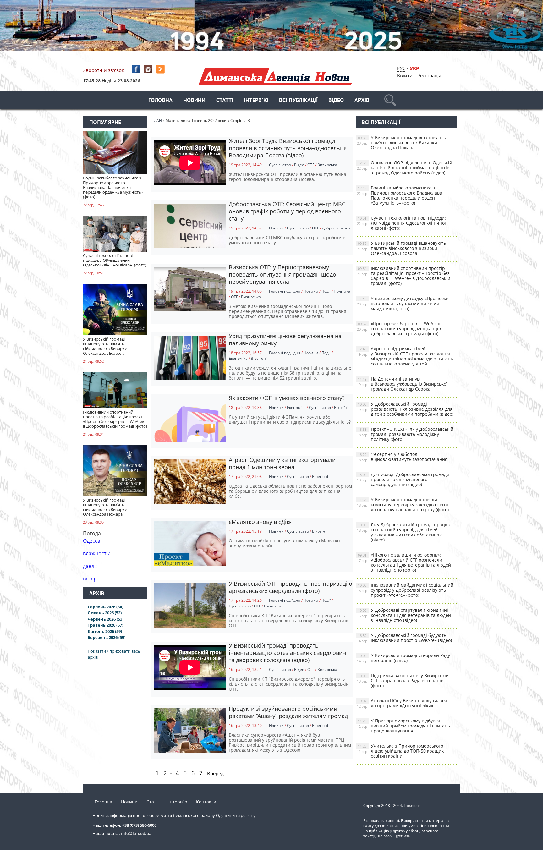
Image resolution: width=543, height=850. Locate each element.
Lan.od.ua (412, 805)
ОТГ (310, 164)
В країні (341, 407)
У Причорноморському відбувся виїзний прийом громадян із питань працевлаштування (403, 726)
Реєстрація (429, 75)
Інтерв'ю (256, 100)
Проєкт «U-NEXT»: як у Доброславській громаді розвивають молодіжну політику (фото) (405, 434)
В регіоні (259, 358)
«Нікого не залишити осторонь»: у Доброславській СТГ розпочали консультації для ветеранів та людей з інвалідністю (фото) (404, 562)
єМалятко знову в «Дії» (260, 521)
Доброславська (336, 228)
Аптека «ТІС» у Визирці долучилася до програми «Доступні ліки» (402, 703)
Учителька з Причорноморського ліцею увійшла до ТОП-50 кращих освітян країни (400, 751)
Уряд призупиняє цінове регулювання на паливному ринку (285, 339)
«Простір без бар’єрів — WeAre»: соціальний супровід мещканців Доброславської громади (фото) (399, 329)
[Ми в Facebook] (136, 69)
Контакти (206, 802)
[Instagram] (149, 69)
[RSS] (161, 69)
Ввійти (405, 75)
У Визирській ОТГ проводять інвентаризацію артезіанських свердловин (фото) (290, 587)
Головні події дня (284, 291)
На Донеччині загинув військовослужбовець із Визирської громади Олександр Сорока (402, 384)
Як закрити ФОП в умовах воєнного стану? (287, 398)
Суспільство (280, 164)
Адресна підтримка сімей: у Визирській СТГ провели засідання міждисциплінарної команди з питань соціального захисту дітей (405, 356)
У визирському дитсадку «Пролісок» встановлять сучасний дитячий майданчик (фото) (402, 303)
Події (326, 291)
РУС (401, 68)
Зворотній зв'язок (103, 70)
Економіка (238, 358)
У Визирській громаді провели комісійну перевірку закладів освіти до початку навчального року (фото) (403, 504)
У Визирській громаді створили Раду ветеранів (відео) (403, 657)
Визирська (327, 164)
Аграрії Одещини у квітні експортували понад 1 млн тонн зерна (282, 463)
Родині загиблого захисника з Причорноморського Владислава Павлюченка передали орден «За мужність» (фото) (399, 195)
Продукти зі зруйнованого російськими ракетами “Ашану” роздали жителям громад (288, 712)
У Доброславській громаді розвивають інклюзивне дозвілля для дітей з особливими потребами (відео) (405, 409)
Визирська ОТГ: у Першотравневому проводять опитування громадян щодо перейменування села (282, 274)
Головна (160, 100)
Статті (224, 100)
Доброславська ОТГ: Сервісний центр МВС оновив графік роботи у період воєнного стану (287, 211)
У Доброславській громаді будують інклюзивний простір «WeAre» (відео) (404, 637)
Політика (342, 291)
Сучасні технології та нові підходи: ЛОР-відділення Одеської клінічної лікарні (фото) (401, 223)
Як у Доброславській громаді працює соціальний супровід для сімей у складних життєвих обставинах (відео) (404, 532)
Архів (362, 100)
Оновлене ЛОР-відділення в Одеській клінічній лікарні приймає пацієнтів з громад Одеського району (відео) (404, 168)
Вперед (215, 773)
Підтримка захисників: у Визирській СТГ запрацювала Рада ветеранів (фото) (403, 680)
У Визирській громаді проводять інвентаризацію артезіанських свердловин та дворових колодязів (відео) (287, 653)
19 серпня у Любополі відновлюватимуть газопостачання (402, 456)
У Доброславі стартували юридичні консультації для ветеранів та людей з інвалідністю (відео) (404, 615)
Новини (194, 100)
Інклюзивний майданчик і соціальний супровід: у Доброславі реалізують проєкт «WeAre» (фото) (405, 590)
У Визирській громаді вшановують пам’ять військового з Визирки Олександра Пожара (401, 142)
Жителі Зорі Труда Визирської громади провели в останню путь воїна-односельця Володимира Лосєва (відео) (288, 148)
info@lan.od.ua (136, 833)
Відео (336, 100)
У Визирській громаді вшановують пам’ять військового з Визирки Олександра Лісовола (401, 248)
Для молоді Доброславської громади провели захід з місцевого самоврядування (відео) (403, 479)
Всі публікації (298, 100)
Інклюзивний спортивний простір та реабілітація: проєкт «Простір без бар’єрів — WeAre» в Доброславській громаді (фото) (403, 275)
